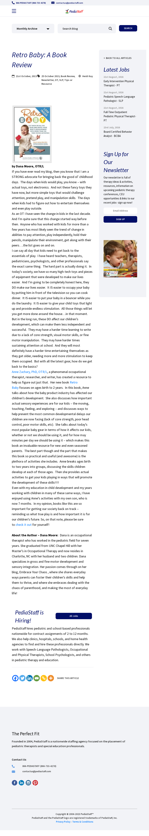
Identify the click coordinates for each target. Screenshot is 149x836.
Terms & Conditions (82, 821)
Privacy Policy (63, 821)
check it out (24, 524)
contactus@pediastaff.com (69, 2)
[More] (51, 678)
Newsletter (47, 80)
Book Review (67, 76)
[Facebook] (15, 678)
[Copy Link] (44, 678)
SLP (61, 80)
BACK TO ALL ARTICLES (119, 58)
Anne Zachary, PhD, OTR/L (29, 372)
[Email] (36, 678)
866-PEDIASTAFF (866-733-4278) (31, 2)
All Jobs (74, 615)
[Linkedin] (29, 678)
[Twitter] (22, 678)
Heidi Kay (87, 76)
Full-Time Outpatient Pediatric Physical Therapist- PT (120, 116)
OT (56, 80)
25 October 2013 (50, 76)
